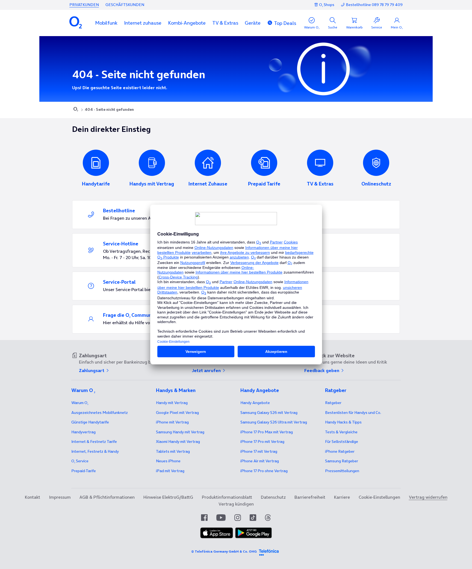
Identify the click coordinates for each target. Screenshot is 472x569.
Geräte (253, 22)
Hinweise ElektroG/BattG (168, 497)
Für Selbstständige (341, 441)
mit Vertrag (172, 402)
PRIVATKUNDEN (84, 4)
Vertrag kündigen (236, 504)
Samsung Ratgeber (341, 461)
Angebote (255, 402)
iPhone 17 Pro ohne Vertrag (264, 471)
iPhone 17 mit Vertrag (258, 451)
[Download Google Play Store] (253, 537)
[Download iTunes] (216, 537)
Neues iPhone (168, 461)
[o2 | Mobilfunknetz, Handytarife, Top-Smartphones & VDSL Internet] (75, 109)
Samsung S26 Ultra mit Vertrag (273, 422)
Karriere (342, 497)
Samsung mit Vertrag (180, 432)
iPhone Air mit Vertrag (259, 461)
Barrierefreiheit (309, 497)
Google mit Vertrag (177, 412)
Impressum (60, 497)
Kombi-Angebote (187, 22)
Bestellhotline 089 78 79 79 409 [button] (374, 4)
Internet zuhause (142, 22)
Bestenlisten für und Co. (353, 412)
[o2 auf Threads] (268, 517)
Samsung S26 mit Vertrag (268, 412)
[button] (106, 22)
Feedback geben (322, 370)
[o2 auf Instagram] (237, 517)
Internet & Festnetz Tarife (94, 441)
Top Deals (285, 23)
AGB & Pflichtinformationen (107, 497)
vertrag (83, 432)
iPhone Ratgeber (340, 451)
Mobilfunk (106, 22)
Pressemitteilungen (342, 471)
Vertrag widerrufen (428, 497)
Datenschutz (273, 497)
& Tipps (343, 422)
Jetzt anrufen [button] (207, 370)
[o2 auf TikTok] (253, 517)
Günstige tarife (90, 422)
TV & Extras (225, 22)
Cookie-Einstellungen (379, 497)
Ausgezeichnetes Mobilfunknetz (99, 412)
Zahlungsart (92, 370)
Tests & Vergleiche (341, 432)
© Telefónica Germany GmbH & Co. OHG (224, 551)
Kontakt (32, 497)
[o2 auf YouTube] (221, 517)
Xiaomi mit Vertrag (178, 441)
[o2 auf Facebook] (204, 517)
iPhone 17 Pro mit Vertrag (266, 432)
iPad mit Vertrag (170, 471)
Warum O (79, 402)
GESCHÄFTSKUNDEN (124, 4)
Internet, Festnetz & (95, 451)
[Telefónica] (269, 551)
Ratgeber (333, 402)
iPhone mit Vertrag (172, 422)
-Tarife (83, 471)
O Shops (326, 4)
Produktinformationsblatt (227, 497)
